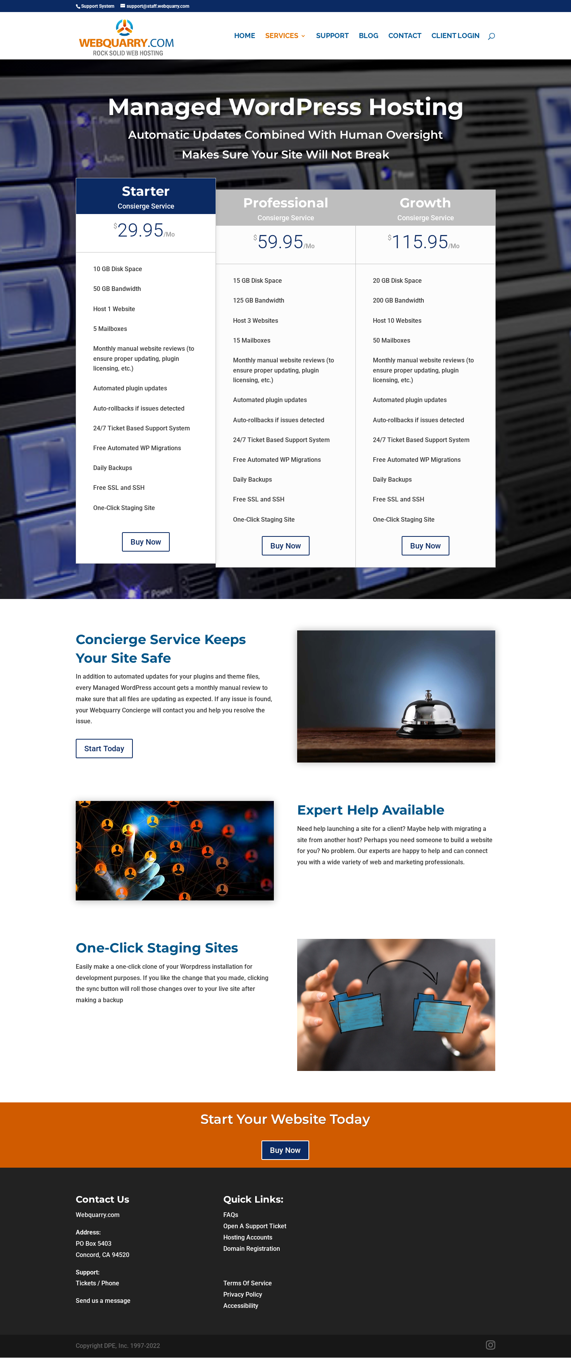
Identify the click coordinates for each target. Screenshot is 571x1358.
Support (332, 36)
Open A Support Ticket (254, 1226)
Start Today (104, 748)
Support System (97, 6)
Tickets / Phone (97, 1283)
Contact (404, 36)
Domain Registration (251, 1248)
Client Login (456, 36)
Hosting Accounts (247, 1237)
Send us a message (103, 1300)
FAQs (230, 1215)
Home (244, 36)
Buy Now (146, 542)
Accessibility (240, 1305)
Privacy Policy (242, 1294)
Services (281, 36)
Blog (368, 36)
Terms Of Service (247, 1283)
